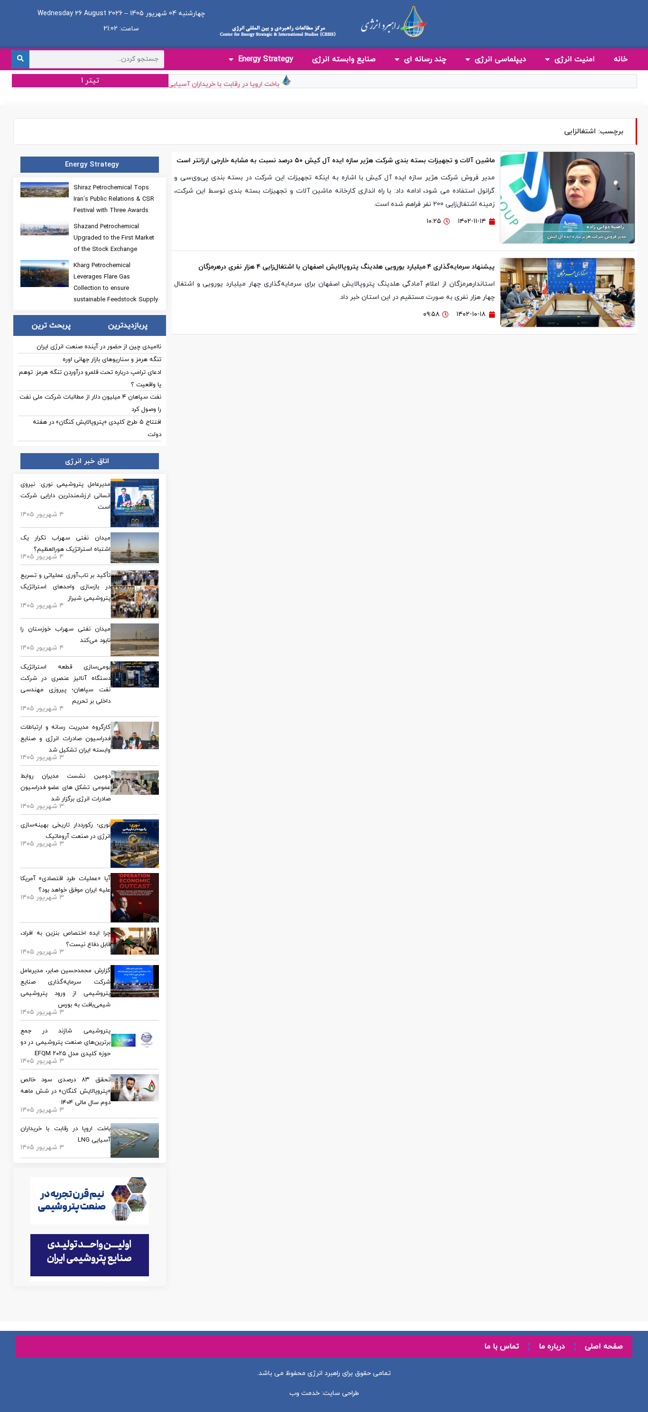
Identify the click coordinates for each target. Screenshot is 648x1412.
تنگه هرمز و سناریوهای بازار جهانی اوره (112, 359)
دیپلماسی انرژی (500, 59)
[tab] (127, 325)
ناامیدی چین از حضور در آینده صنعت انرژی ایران (99, 347)
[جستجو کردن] (20, 59)
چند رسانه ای (425, 59)
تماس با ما (501, 1346)
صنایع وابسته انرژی (344, 59)
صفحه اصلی (604, 1346)
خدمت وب (304, 1393)
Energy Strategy (265, 59)
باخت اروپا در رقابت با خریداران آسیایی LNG (229, 84)
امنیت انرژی (575, 59)
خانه (621, 59)
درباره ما (552, 1346)
